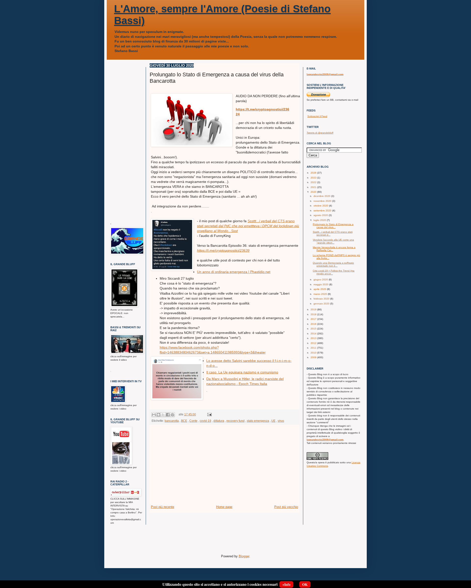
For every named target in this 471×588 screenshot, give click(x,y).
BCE (184, 420)
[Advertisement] (224, 467)
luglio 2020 (320, 220)
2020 (314, 192)
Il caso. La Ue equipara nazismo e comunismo (242, 372)
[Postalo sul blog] (158, 414)
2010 (314, 352)
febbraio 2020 (322, 298)
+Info (286, 584)
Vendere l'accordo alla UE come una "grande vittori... (333, 241)
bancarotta (172, 420)
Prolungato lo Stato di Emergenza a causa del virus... (333, 226)
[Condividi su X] (163, 414)
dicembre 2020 (322, 196)
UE (273, 420)
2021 (314, 187)
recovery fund (235, 420)
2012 (314, 343)
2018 (314, 314)
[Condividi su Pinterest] (172, 414)
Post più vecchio (286, 507)
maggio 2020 (321, 284)
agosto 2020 (321, 215)
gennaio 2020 (322, 303)
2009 (314, 357)
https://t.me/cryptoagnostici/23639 (223, 250)
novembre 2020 (323, 201)
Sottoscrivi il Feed (317, 116)
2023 (314, 177)
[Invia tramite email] (153, 414)
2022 (314, 182)
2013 (314, 338)
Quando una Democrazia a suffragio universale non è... (333, 264)
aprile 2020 (320, 289)
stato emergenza (258, 420)
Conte (193, 420)
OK (305, 584)
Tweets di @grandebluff (320, 132)
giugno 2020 (321, 279)
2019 (314, 309)
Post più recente (162, 507)
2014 (314, 333)
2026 (314, 172)
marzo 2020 (321, 294)
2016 (314, 324)
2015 (314, 328)
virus (281, 420)
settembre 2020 (323, 210)
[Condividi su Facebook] (167, 414)
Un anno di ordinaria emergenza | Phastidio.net (233, 272)
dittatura (218, 420)
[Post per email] (209, 414)
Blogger (244, 556)
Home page (224, 507)
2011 (314, 347)
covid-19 (205, 420)
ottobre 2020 (321, 205)
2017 (314, 319)
